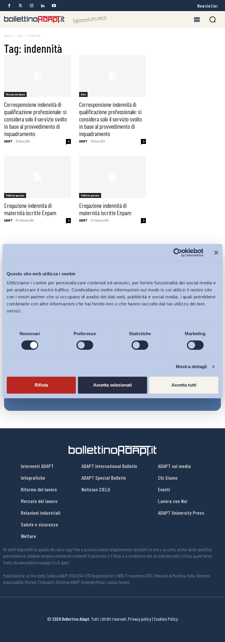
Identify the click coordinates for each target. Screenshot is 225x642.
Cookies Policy (166, 619)
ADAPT (8, 141)
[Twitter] (20, 6)
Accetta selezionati (112, 384)
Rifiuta (41, 384)
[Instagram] (31, 6)
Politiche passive (15, 195)
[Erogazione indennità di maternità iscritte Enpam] (37, 177)
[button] (212, 19)
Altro (83, 94)
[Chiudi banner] (216, 252)
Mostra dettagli (191, 366)
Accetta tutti (183, 384)
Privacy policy (139, 619)
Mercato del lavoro (15, 94)
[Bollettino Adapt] (55, 19)
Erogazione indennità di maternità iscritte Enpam (30, 209)
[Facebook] (9, 6)
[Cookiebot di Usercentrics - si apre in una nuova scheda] (177, 252)
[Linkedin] (43, 6)
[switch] (84, 345)
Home (8, 35)
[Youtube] (54, 6)
